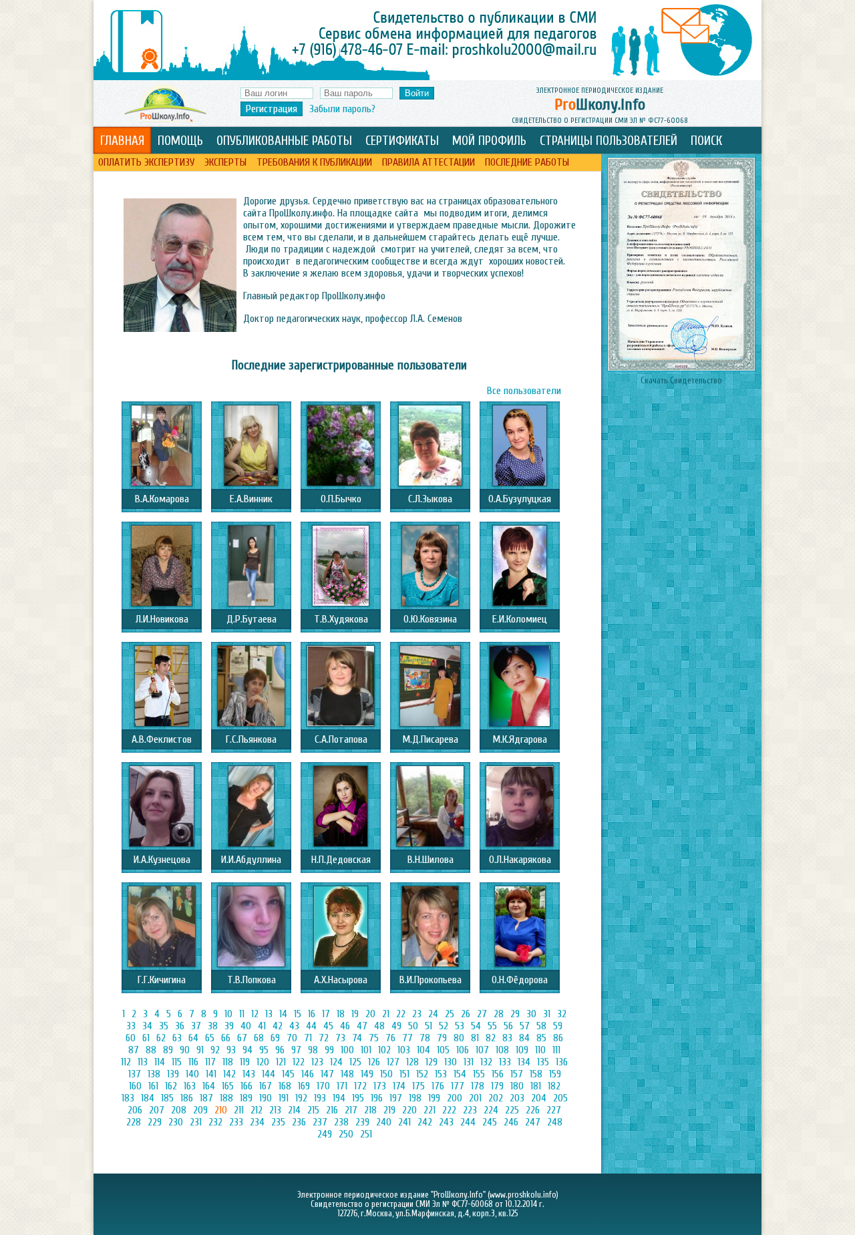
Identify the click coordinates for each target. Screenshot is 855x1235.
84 (524, 1038)
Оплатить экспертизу (146, 162)
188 (226, 1098)
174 (399, 1086)
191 (284, 1098)
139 (173, 1074)
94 (247, 1050)
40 (245, 1026)
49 (396, 1026)
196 (377, 1098)
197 (395, 1098)
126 (374, 1062)
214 (294, 1110)
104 (423, 1050)
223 (470, 1110)
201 (475, 1098)
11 (241, 1014)
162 (171, 1086)
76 (390, 1038)
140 (192, 1074)
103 (403, 1050)
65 (209, 1038)
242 (424, 1122)
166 (246, 1086)
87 (133, 1050)
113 (143, 1062)
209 (200, 1110)
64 (193, 1038)
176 (438, 1086)
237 (320, 1122)
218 (370, 1110)
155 (479, 1074)
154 (460, 1074)
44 (311, 1026)
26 (465, 1014)
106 (462, 1050)
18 (341, 1014)
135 (543, 1062)
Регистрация (271, 109)
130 (450, 1062)
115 (177, 1062)
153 (441, 1074)
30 (531, 1014)
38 (213, 1026)
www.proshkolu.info (523, 1195)
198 (415, 1098)
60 (131, 1038)
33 (131, 1026)
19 (355, 1014)
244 (468, 1122)
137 (134, 1074)
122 (299, 1062)
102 (384, 1050)
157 (516, 1074)
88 (151, 1050)
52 (443, 1026)
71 (308, 1038)
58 (541, 1026)
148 (347, 1074)
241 (404, 1122)
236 (299, 1122)
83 (507, 1038)
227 (553, 1110)
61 (146, 1038)
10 (228, 1014)
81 (475, 1038)
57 (525, 1026)
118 (227, 1062)
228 (133, 1122)
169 (304, 1086)
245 (489, 1122)
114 (159, 1062)
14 (283, 1014)
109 (522, 1050)
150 (386, 1074)
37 (196, 1026)
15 (297, 1014)
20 (370, 1014)
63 (177, 1038)
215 (313, 1110)
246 (511, 1122)
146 (307, 1074)
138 (154, 1074)
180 (517, 1086)
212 (256, 1110)
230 (175, 1122)
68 (259, 1038)
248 (554, 1122)
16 (311, 1014)
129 (431, 1062)
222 (449, 1110)
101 (366, 1050)
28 (499, 1014)
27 (482, 1014)
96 (280, 1050)
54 (476, 1026)
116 (193, 1062)
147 (327, 1074)
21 (385, 1014)
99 (329, 1050)
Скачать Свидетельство (681, 380)
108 (502, 1050)
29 (515, 1014)
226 (533, 1110)
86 (558, 1038)
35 (163, 1026)
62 (161, 1038)
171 (342, 1086)
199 (434, 1098)
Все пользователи (524, 391)
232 (215, 1122)
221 (429, 1110)
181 (535, 1086)
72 (324, 1038)
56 (508, 1026)
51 (428, 1026)
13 (269, 1014)
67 (242, 1038)
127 (393, 1062)
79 (442, 1038)
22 (400, 1014)
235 (278, 1122)
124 (336, 1062)
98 (313, 1050)
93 (231, 1050)
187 (206, 1098)
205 (560, 1098)
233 (236, 1122)
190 (265, 1098)
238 (341, 1122)
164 (208, 1086)
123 (317, 1062)
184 (147, 1098)
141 (211, 1074)
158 (536, 1074)
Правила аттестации (428, 162)
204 (538, 1098)
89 (168, 1050)
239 (362, 1122)
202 (495, 1098)
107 (482, 1050)
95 (264, 1050)
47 (362, 1026)
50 (413, 1026)
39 (229, 1026)
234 (257, 1122)
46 (345, 1026)
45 (328, 1026)
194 (339, 1098)
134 (524, 1062)
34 (147, 1026)
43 (294, 1026)
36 (179, 1026)
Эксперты (225, 162)
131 (469, 1062)
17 (326, 1014)
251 (366, 1134)
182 (554, 1086)
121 (281, 1062)
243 (446, 1122)
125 (355, 1062)
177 (457, 1086)
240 (383, 1122)
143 (248, 1074)
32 (561, 1014)
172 (360, 1086)
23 (416, 1014)
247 (532, 1122)
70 (292, 1038)
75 (374, 1038)
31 (546, 1014)
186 (186, 1098)
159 (555, 1074)
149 (367, 1074)
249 (324, 1134)
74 (357, 1038)
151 (404, 1074)
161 (153, 1086)
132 (486, 1062)
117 (210, 1062)
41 (262, 1026)
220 (409, 1110)
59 (557, 1026)
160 (135, 1086)
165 (228, 1086)
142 (229, 1074)
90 (185, 1050)
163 (190, 1086)
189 (246, 1098)
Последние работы (527, 162)
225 (512, 1110)
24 (433, 1014)
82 (491, 1038)
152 (422, 1074)
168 (285, 1086)
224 (491, 1110)
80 (459, 1038)
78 (424, 1038)
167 (265, 1086)
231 (196, 1122)
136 (562, 1062)
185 (167, 1098)
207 (156, 1110)
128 (412, 1062)
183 (128, 1098)
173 (379, 1086)
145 (288, 1074)
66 (225, 1038)
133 (505, 1062)
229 (155, 1122)
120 (262, 1062)
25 (449, 1014)
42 (278, 1026)
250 (346, 1134)
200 (454, 1098)
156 (498, 1074)
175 (418, 1086)
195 (358, 1098)
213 (275, 1110)
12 (255, 1014)
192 (301, 1098)
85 (541, 1038)
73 (340, 1038)
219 (389, 1110)
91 (200, 1050)
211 (239, 1110)
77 (407, 1038)
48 (379, 1026)
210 (220, 1110)
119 (245, 1062)
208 (178, 1110)
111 (556, 1050)
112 (126, 1062)
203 (517, 1098)
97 (296, 1050)
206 (135, 1110)
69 (275, 1038)
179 (497, 1086)
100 (347, 1050)
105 (443, 1050)
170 (323, 1086)
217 (351, 1110)
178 (477, 1086)
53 (459, 1026)
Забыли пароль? (342, 109)
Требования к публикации (314, 162)
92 (215, 1050)
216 (332, 1110)
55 (492, 1026)
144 (268, 1074)
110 (540, 1050)
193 (320, 1098)
